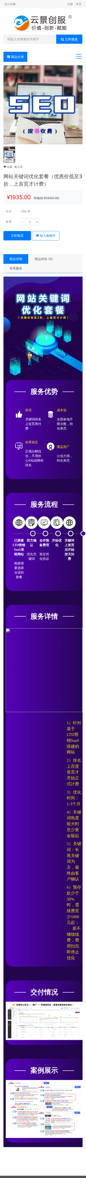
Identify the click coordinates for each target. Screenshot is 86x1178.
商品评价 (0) (44, 259)
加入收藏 (10, 4)
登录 (78, 4)
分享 (20, 167)
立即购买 (17, 235)
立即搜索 (71, 39)
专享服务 (15, 268)
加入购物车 (47, 235)
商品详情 (15, 259)
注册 (70, 4)
